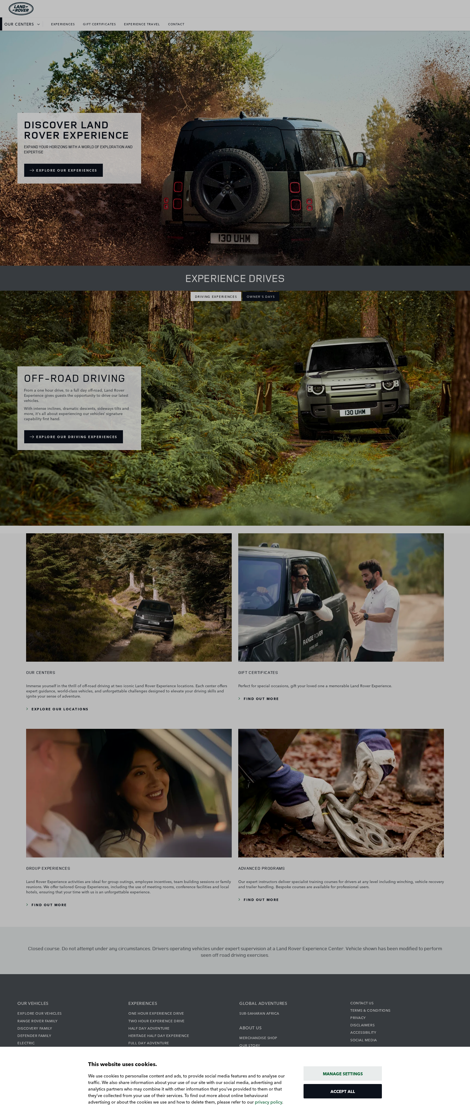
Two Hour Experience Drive (156, 1020)
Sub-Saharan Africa (259, 1013)
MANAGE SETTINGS (343, 1073)
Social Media (363, 1039)
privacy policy (268, 1102)
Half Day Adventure (149, 1028)
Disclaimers (362, 1024)
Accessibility (363, 1032)
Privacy (358, 1017)
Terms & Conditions (370, 1010)
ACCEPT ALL (342, 1091)
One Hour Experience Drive (156, 1013)
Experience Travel (142, 24)
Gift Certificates (99, 24)
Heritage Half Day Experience (158, 1035)
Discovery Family (34, 1028)
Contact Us (362, 1002)
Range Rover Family (37, 1020)
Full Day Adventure (148, 1042)
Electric (26, 1042)
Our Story (249, 1045)
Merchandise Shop (258, 1037)
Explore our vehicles (39, 1013)
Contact (176, 24)
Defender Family (34, 1035)
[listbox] (23, 24)
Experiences (63, 24)
